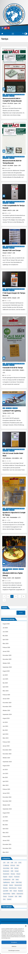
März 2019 (5, 852)
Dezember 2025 (7, 655)
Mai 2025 (5, 683)
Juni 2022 (5, 820)
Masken (11, 885)
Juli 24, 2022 (7, 580)
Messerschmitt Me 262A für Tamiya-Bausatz (12, 163)
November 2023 (7, 753)
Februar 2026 (6, 647)
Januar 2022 (6, 840)
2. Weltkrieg (6, 865)
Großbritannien (6, 879)
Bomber (16, 868)
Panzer (19, 888)
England (5, 876)
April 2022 (5, 828)
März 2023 (5, 785)
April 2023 (5, 781)
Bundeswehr (6, 871)
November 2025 (7, 659)
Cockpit (16, 871)
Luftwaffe (5, 885)
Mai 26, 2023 (7, 106)
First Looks (5, 247)
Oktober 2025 (6, 663)
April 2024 (5, 734)
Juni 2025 (5, 679)
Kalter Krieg (18, 882)
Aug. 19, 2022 (7, 461)
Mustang (5, 888)
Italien (17, 879)
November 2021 (7, 848)
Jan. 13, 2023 (7, 375)
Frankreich (16, 876)
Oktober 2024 (6, 710)
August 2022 (6, 813)
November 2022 (7, 801)
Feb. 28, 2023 (7, 255)
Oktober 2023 (6, 757)
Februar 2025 (6, 694)
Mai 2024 (5, 730)
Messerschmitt (18, 885)
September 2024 (7, 714)
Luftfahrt (12, 247)
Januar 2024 (6, 746)
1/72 (4, 363)
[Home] (2, 34)
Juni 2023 (5, 773)
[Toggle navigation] (13, 33)
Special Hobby (6, 893)
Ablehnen (14, 946)
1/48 (4, 94)
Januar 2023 (6, 793)
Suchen (4, 607)
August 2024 (6, 718)
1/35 (8, 862)
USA (16, 896)
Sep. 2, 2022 (7, 416)
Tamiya (5, 896)
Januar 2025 (6, 698)
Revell (15, 890)
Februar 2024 (6, 742)
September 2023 (7, 761)
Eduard (18, 873)
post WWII (5, 890)
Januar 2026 (6, 651)
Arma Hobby (6, 868)
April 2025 (5, 686)
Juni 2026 (5, 631)
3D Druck (13, 865)
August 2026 (6, 623)
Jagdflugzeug (6, 882)
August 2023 (6, 765)
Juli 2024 (5, 722)
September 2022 (7, 809)
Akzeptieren (14, 942)
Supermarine (20, 893)
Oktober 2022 (6, 805)
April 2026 (5, 639)
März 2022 (5, 832)
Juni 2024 (5, 726)
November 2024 (7, 706)
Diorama (13, 873)
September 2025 (7, 667)
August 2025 (6, 671)
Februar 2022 (6, 836)
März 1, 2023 (7, 213)
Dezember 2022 (7, 797)
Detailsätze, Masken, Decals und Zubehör (15, 94)
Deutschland (6, 873)
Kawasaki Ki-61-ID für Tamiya (14, 370)
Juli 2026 (5, 627)
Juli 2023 (5, 769)
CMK (12, 871)
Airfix (18, 865)
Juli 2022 (5, 816)
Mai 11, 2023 (7, 168)
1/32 (4, 862)
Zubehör (9, 899)
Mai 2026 (5, 635)
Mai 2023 (5, 777)
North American (12, 888)
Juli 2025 (5, 675)
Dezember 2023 (7, 750)
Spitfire (13, 893)
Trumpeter (10, 896)
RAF (11, 890)
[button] (26, 926)
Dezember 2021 (7, 844)
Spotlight (5, 570)
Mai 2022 (5, 824)
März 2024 (5, 738)
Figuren (10, 876)
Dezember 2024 (7, 702)
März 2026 (5, 643)
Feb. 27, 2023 (7, 300)
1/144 (19, 862)
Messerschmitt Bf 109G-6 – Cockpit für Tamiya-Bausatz (12, 101)
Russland (20, 890)
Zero (4, 899)
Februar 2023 (6, 789)
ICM (13, 879)
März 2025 (5, 690)
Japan (12, 882)
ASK (12, 868)
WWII (20, 896)
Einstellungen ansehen (14, 950)
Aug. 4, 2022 (7, 520)
